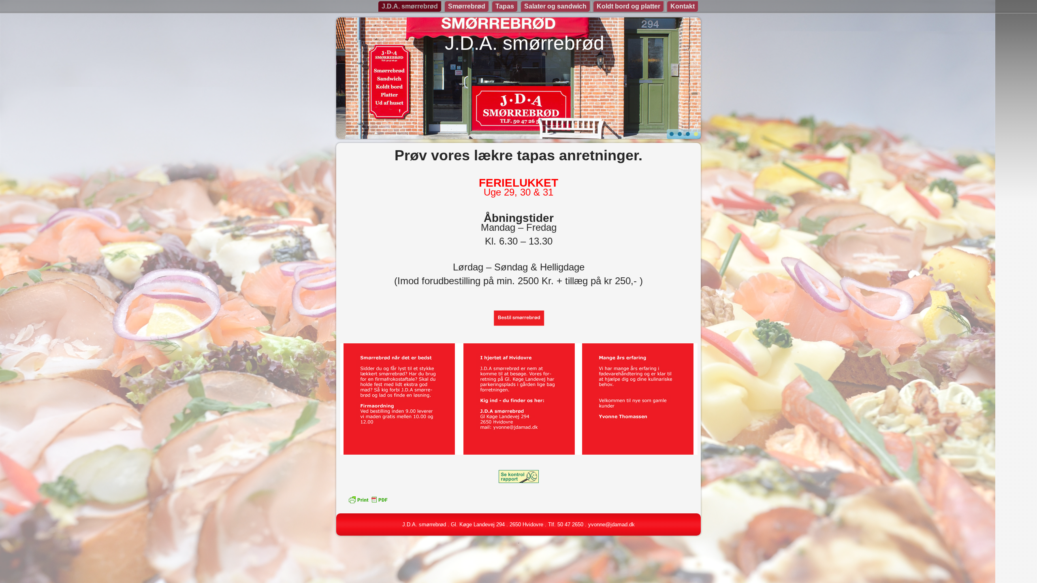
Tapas (504, 6)
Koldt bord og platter (628, 6)
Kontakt (682, 6)
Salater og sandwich (555, 6)
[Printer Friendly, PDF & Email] (367, 499)
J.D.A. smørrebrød (410, 6)
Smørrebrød (466, 6)
